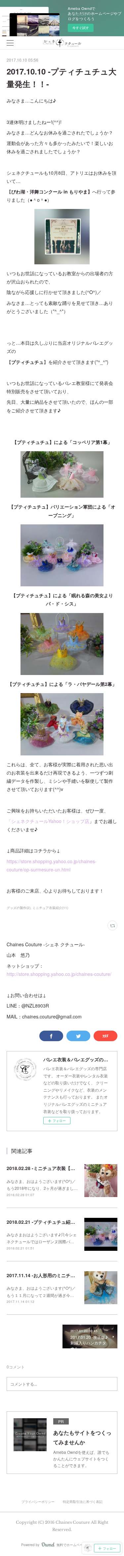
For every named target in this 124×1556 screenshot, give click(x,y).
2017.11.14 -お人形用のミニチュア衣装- (49, 1275)
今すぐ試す (80, 27)
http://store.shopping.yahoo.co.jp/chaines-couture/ (59, 974)
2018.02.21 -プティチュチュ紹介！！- (46, 1221)
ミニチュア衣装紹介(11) (50, 907)
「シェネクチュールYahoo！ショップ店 (48, 821)
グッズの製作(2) (18, 907)
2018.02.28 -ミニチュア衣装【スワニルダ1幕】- (57, 1168)
